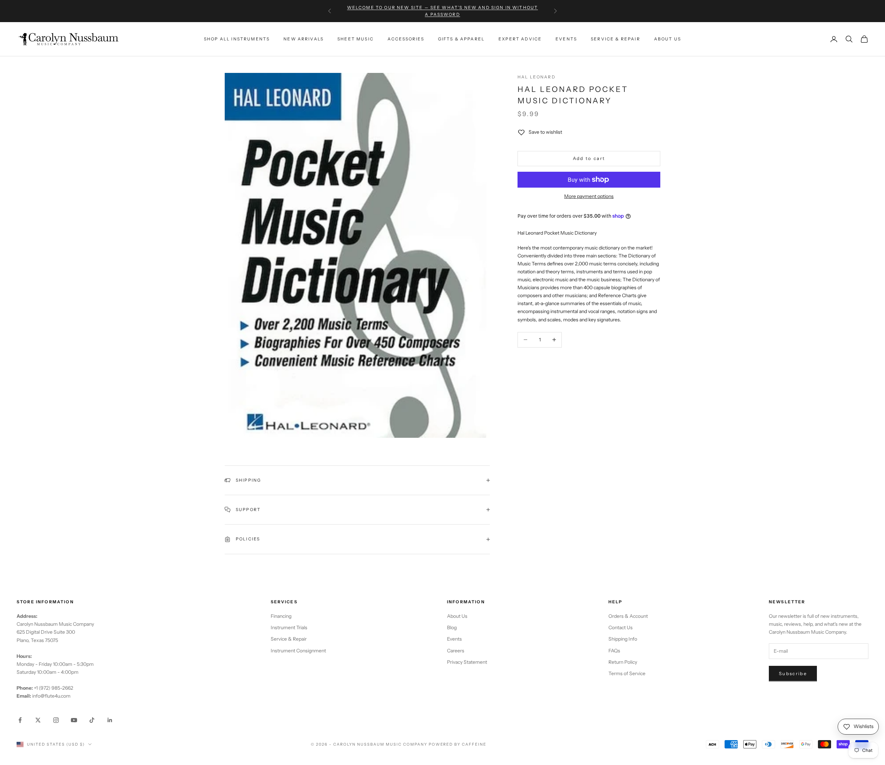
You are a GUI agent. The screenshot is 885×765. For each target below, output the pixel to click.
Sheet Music (355, 38)
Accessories (406, 38)
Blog (452, 627)
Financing (281, 616)
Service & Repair (615, 38)
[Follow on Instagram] (56, 720)
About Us (667, 38)
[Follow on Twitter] (38, 720)
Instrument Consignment (298, 651)
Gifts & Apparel (461, 38)
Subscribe (793, 673)
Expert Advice (520, 38)
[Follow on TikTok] (91, 720)
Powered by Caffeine (458, 744)
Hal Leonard (537, 76)
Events (566, 38)
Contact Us (620, 627)
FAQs (614, 651)
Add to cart (589, 158)
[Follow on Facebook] (20, 720)
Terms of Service (626, 673)
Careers (455, 651)
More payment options (589, 196)
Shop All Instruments (237, 38)
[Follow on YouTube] (74, 720)
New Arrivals (303, 38)
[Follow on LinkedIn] (109, 720)
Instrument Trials (289, 627)
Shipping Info (622, 639)
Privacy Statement (467, 662)
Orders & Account (628, 616)
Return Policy (622, 662)
